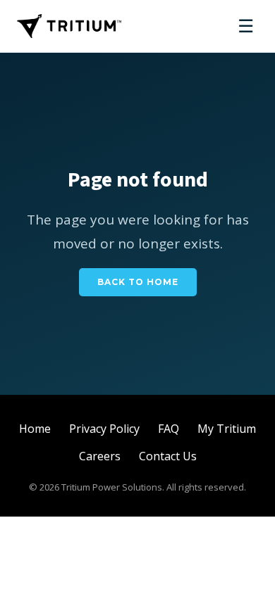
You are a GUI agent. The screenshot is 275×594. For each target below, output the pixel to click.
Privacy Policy (104, 428)
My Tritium (226, 428)
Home (35, 428)
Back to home (137, 282)
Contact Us (168, 456)
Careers (100, 456)
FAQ (168, 428)
